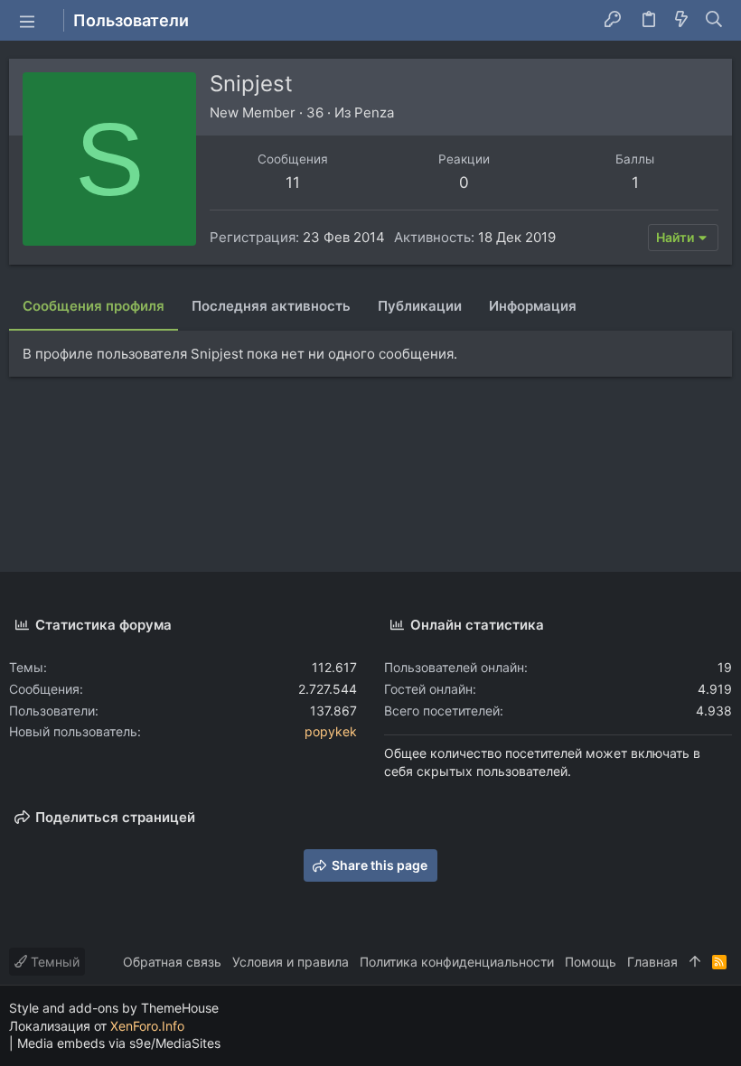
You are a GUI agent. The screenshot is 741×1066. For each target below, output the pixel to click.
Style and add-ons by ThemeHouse (114, 1007)
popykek (331, 731)
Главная (652, 961)
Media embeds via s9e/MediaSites (118, 1043)
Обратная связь (172, 961)
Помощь (590, 961)
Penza (374, 112)
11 (293, 182)
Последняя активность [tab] (271, 305)
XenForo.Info (147, 1025)
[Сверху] (695, 962)
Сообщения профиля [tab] (93, 305)
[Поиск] (714, 21)
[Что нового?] (681, 21)
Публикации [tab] (420, 305)
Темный (53, 961)
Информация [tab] (533, 305)
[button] (27, 21)
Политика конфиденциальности (457, 961)
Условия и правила (290, 961)
